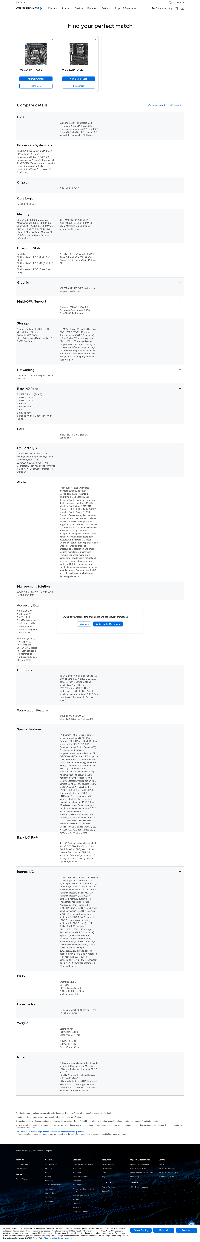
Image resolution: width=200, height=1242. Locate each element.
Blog (103, 1177)
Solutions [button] (65, 8)
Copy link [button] (178, 105)
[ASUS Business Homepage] (29, 8)
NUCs (46, 1173)
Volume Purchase (108, 1187)
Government (77, 1204)
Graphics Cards (50, 1193)
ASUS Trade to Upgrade (139, 1187)
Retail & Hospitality (80, 1177)
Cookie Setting (141, 1230)
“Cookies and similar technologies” (57, 1238)
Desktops (48, 1168)
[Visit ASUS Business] (23, 1150)
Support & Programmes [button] (126, 8)
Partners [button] (106, 8)
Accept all (187, 1230)
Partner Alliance (22, 1179)
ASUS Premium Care (138, 1168)
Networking (48, 1181)
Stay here (84, 624)
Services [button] (79, 8)
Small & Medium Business (83, 1164)
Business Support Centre (139, 1164)
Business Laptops (51, 1164)
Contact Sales (107, 1191)
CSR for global (21, 1168)
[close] (140, 612)
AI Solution (77, 1208)
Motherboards (49, 1189)
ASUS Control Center (166, 1168)
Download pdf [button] (159, 105)
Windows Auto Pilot (166, 1177)
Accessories (49, 1201)
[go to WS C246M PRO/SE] (35, 54)
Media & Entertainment (81, 1195)
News (104, 1173)
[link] (36, 86)
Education (77, 1173)
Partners (19, 1174)
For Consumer (159, 8)
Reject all (163, 1230)
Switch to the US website (108, 624)
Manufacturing (78, 1185)
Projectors (48, 1197)
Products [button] (52, 8)
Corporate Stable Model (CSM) (141, 1173)
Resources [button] (92, 8)
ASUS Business (22, 1164)
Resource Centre (108, 1164)
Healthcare (77, 1181)
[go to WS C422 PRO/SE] (78, 54)
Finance (76, 1200)
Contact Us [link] (178, 2)
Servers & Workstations (53, 1185)
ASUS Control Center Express (170, 1173)
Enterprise (77, 1168)
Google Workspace (80, 1212)
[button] (170, 8)
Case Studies (107, 1168)
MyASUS (162, 1164)
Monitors (47, 1177)
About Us (20, 2)
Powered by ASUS (137, 1177)
